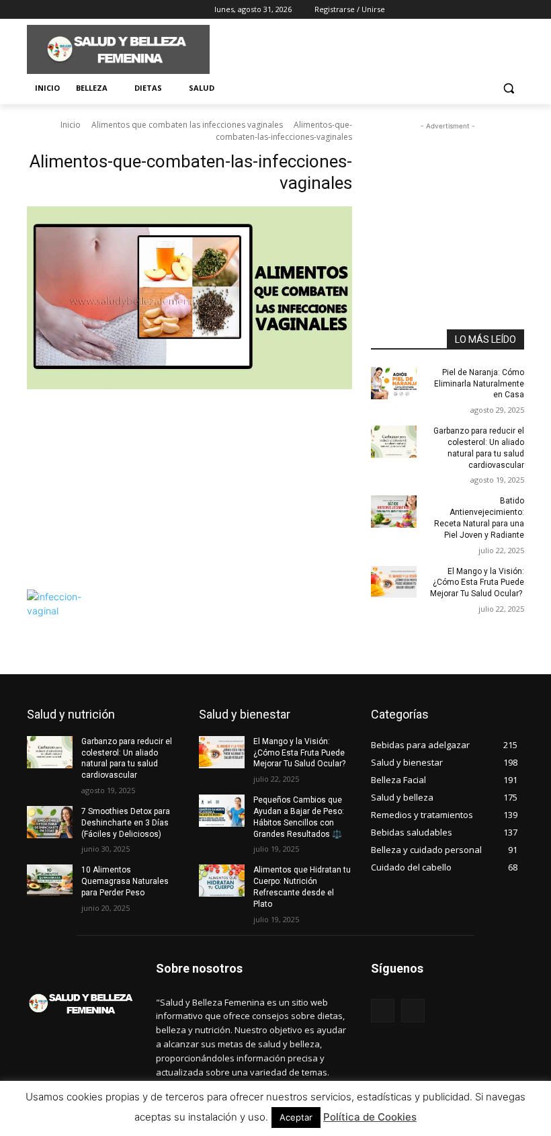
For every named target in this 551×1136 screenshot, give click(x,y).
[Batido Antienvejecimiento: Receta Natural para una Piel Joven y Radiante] (394, 511)
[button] (508, 88)
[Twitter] (72, 9)
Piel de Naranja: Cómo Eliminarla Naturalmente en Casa (479, 384)
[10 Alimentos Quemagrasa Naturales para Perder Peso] (50, 880)
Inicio (70, 124)
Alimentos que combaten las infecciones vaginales (187, 124)
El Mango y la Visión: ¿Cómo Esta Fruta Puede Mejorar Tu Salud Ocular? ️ (477, 583)
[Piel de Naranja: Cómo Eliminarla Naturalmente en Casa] (394, 383)
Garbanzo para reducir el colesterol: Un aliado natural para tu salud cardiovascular (126, 758)
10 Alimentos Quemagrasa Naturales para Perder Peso (125, 881)
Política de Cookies (370, 1116)
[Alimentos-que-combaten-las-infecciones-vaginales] (189, 394)
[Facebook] (34, 9)
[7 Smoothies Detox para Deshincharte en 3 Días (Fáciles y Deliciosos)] (50, 822)
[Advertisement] (367, 48)
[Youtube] (109, 9)
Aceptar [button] (296, 1117)
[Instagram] (53, 9)
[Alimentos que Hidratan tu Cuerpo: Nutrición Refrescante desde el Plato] (222, 880)
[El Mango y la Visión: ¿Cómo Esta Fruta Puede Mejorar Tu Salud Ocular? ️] (394, 582)
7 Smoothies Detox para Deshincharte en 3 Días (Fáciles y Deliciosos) (125, 823)
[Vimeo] (90, 9)
